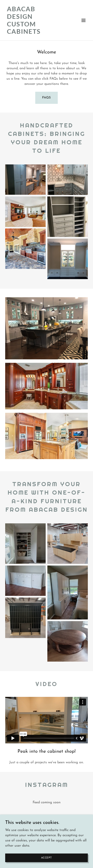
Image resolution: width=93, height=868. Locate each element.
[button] (83, 20)
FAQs (46, 97)
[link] (34, 33)
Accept (46, 857)
